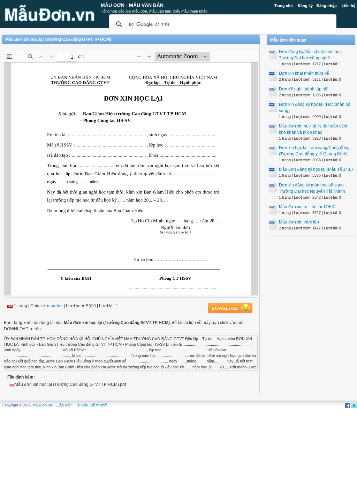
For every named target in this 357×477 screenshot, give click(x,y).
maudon (55, 305)
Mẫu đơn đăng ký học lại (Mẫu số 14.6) (316, 169)
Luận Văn (63, 405)
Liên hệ (348, 5)
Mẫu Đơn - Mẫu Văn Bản (132, 5)
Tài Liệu (81, 405)
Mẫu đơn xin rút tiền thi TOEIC (307, 206)
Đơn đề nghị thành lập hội (303, 89)
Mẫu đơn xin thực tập (299, 222)
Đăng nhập (327, 5)
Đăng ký (305, 5)
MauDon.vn (42, 405)
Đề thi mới (98, 405)
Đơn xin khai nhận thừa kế (304, 73)
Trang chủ (283, 5)
